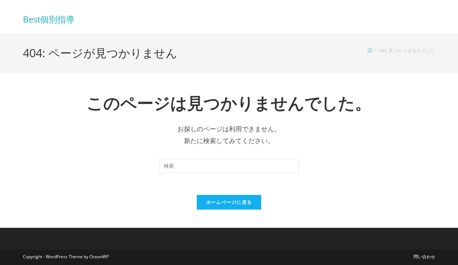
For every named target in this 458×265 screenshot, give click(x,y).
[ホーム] (369, 50)
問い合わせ (424, 257)
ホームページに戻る (229, 202)
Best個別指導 (48, 19)
